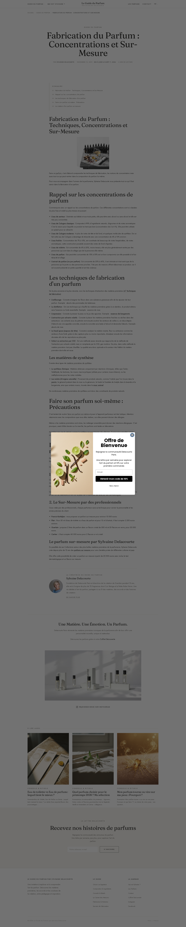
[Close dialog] (132, 435)
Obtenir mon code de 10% (114, 478)
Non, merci (114, 486)
